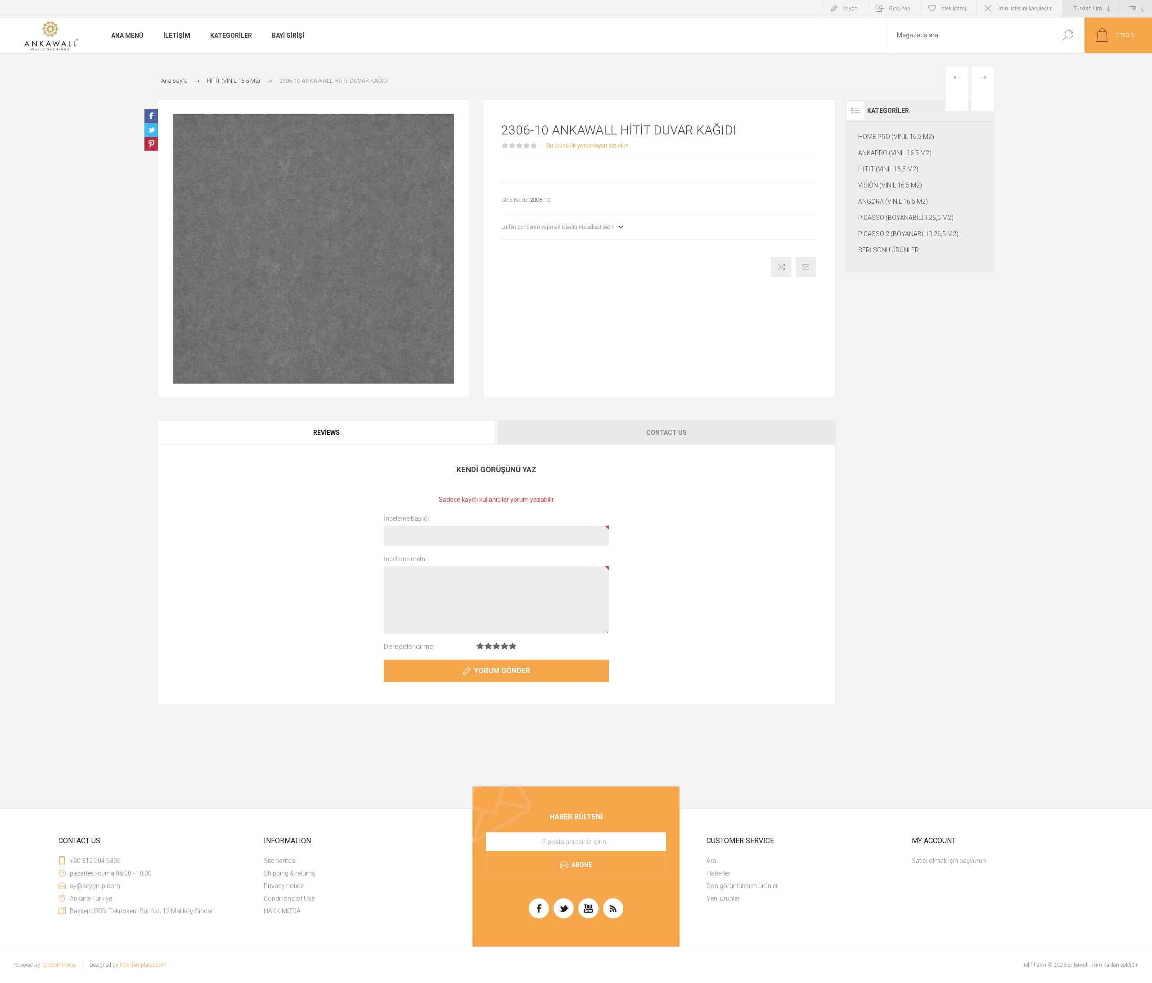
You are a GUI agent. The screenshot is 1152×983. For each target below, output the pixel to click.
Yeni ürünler (723, 898)
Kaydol (850, 8)
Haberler (718, 873)
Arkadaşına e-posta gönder (806, 267)
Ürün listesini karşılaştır (1024, 8)
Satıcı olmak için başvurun (949, 860)
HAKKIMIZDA (282, 911)
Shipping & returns (289, 873)
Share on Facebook (151, 116)
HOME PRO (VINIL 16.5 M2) (896, 136)
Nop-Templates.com (143, 965)
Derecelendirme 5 (512, 646)
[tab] (327, 432)
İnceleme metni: (406, 559)
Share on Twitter (151, 130)
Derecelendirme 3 (496, 646)
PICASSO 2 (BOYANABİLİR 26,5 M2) (908, 233)
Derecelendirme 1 (480, 646)
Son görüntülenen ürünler (742, 885)
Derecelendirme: (409, 647)
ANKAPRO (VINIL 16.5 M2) (895, 152)
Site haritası (280, 860)
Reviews (326, 432)
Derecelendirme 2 (488, 646)
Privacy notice (284, 885)
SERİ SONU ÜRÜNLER (888, 250)
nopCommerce (58, 965)
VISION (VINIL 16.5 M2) (890, 185)
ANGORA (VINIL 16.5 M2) (893, 201)
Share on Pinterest (151, 144)
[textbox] (969, 35)
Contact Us (666, 432)
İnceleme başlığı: (407, 518)
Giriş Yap (899, 8)
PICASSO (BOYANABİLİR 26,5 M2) (906, 217)
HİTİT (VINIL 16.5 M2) (888, 169)
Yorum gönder (502, 670)
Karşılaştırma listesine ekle (781, 267)
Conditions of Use (289, 898)
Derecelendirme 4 (504, 646)
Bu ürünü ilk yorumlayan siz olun (587, 145)
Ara (1067, 35)
